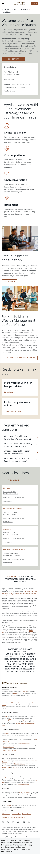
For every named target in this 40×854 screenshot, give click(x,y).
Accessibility (29, 837)
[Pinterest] (29, 822)
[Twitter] (13, 822)
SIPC (3, 632)
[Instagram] (8, 822)
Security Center (26, 814)
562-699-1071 (9, 79)
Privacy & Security (7, 837)
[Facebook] (2, 822)
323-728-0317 (8, 501)
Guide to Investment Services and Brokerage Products (19, 594)
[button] (38, 839)
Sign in (34, 3)
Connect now (13, 59)
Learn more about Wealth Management (19, 358)
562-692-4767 (8, 522)
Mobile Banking (16, 814)
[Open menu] (6, 3)
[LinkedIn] (24, 822)
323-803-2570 (8, 563)
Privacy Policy (6, 851)
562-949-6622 (8, 542)
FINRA (31, 631)
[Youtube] (18, 822)
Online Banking (6, 814)
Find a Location (14, 480)
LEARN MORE (11, 576)
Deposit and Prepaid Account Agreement (13, 817)
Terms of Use (19, 837)
